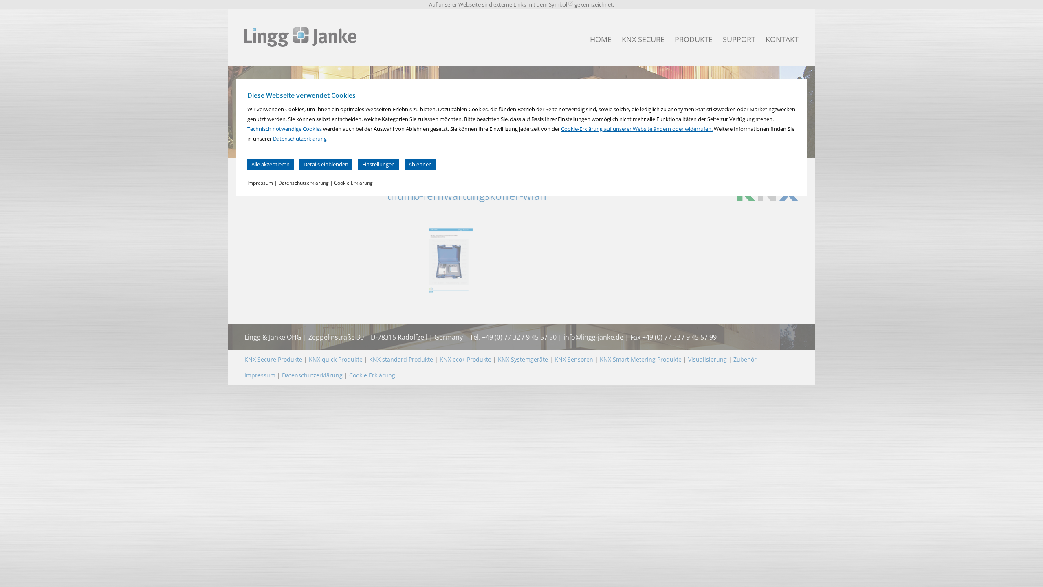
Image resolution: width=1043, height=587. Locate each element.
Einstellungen (378, 164)
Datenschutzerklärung (300, 138)
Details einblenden (326, 164)
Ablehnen (420, 164)
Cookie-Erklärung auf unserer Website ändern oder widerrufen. (637, 128)
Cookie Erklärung (353, 182)
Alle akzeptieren (270, 164)
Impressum (260, 182)
